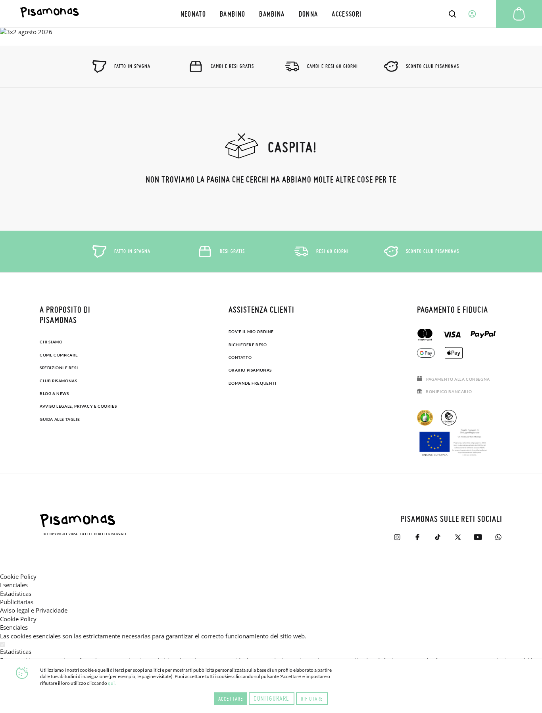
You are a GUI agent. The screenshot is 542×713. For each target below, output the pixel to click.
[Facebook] (417, 537)
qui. (112, 683)
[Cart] (519, 14)
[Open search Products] (452, 14)
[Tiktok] (437, 537)
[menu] (271, 13)
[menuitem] (193, 13)
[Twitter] (458, 537)
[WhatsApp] (498, 537)
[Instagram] (397, 537)
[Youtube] (478, 537)
